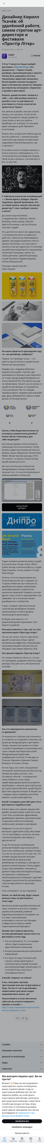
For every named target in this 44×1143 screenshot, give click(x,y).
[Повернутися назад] (4, 3)
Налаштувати (22, 1133)
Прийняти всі (22, 1121)
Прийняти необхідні (22, 1127)
